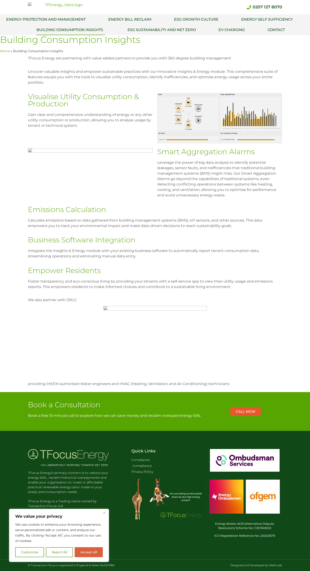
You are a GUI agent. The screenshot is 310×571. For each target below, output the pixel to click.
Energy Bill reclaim (129, 19)
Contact (276, 30)
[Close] (104, 512)
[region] (59, 535)
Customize (29, 552)
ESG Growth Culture (196, 19)
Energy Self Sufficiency (267, 19)
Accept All (89, 552)
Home (5, 51)
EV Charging (232, 30)
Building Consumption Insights (71, 30)
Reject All (59, 552)
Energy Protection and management (46, 19)
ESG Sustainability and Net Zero (162, 30)
